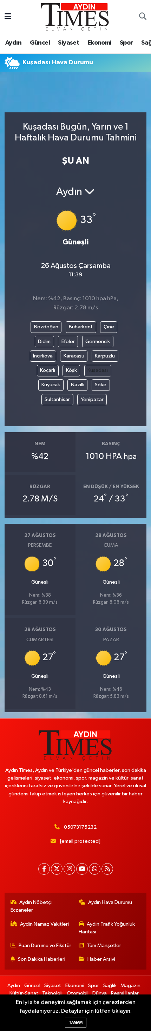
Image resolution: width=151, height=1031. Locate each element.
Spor (126, 43)
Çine (109, 326)
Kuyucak (50, 384)
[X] (57, 869)
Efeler (68, 341)
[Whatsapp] (94, 869)
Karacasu (74, 356)
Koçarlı (47, 370)
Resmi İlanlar (125, 993)
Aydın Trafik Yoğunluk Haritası (107, 927)
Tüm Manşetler (104, 945)
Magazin (130, 985)
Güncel (40, 43)
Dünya (99, 993)
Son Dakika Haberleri (41, 959)
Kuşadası (97, 370)
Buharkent (81, 326)
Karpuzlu (105, 356)
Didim (44, 341)
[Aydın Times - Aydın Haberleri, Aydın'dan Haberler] (75, 16)
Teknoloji (52, 993)
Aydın (13, 43)
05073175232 (80, 827)
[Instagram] (69, 869)
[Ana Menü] (8, 17)
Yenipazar (92, 399)
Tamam (76, 1022)
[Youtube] (82, 869)
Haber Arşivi (101, 959)
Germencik (97, 341)
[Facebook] (44, 869)
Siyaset (68, 43)
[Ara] (142, 17)
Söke (100, 384)
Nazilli (77, 384)
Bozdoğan (46, 326)
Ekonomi (99, 43)
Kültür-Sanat (23, 993)
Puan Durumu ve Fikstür (45, 945)
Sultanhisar (57, 399)
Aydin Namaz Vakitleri (44, 924)
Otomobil (77, 993)
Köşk (71, 370)
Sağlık (110, 985)
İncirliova (43, 356)
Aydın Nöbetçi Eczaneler (31, 906)
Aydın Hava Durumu (110, 902)
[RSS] (107, 869)
